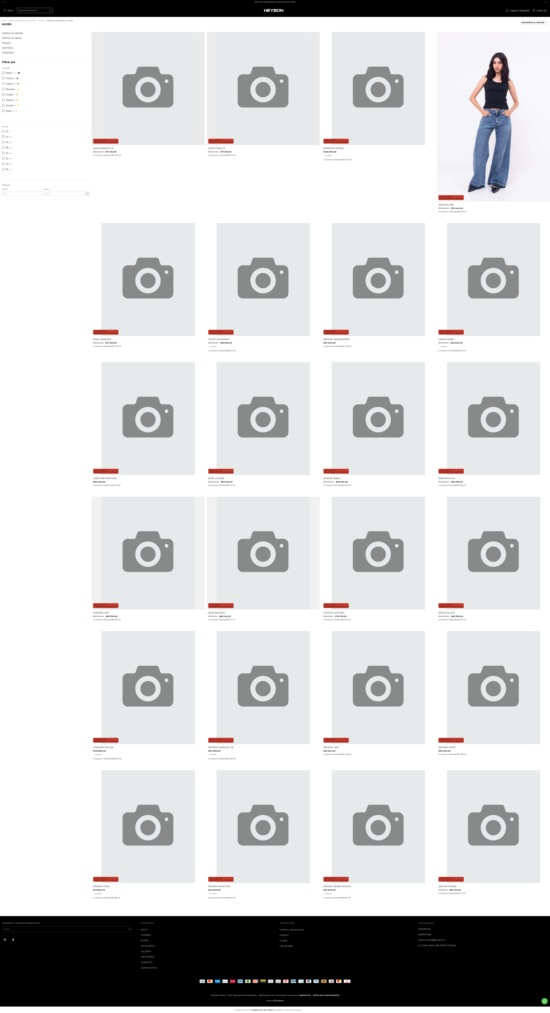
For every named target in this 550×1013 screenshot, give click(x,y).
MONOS (6, 43)
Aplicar (87, 193)
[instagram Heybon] (5, 939)
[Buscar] (50, 10)
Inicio (4, 20)
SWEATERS (8, 53)
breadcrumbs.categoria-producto (22, 20)
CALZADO (146, 951)
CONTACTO (147, 962)
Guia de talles (286, 946)
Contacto (284, 935)
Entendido (310, 1010)
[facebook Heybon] (13, 939)
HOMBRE (146, 935)
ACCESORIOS (148, 946)
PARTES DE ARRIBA (12, 33)
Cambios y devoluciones (292, 929)
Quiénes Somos (149, 967)
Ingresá (513, 10)
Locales (283, 940)
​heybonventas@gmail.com (431, 940)
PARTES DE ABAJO (12, 38)
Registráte (524, 10)
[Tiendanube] (275, 1001)
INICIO (144, 929)
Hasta (46, 189)
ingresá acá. (305, 995)
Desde (5, 189)
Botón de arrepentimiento (326, 995)
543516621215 (424, 929)
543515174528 (424, 934)
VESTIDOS (7, 48)
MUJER (41, 20)
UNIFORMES (147, 957)
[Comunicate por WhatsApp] (544, 1001)
